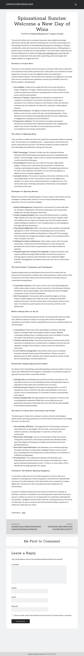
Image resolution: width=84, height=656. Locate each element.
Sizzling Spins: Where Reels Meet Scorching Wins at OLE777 (60, 527)
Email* (13, 597)
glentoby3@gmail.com (39, 34)
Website (14, 606)
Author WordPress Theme (36, 654)
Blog (23, 513)
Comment (15, 564)
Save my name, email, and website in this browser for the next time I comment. (43, 615)
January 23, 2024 (57, 34)
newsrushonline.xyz (19, 4)
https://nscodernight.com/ (48, 53)
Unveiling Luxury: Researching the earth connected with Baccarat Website (26, 527)
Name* (14, 588)
